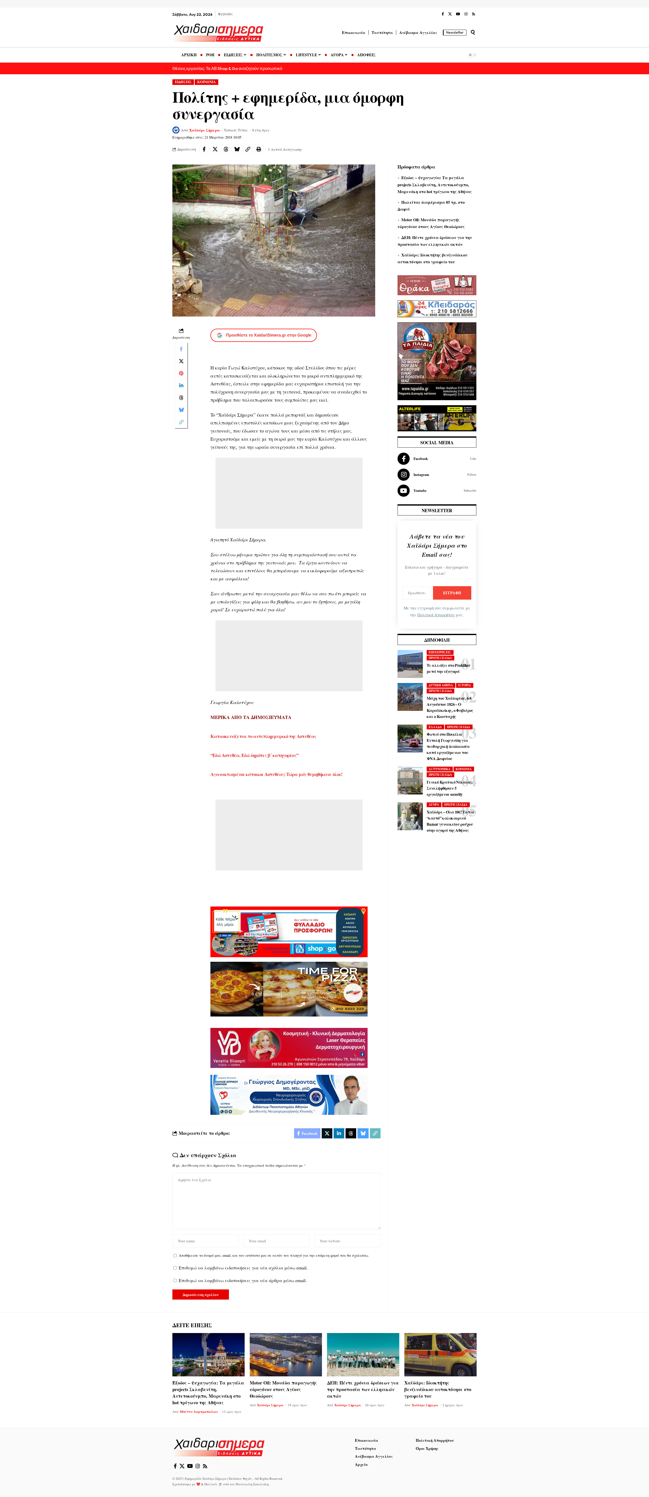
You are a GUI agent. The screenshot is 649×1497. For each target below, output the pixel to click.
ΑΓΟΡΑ (434, 804)
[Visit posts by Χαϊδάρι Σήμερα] (175, 130)
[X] (450, 14)
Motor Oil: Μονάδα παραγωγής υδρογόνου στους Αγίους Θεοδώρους (283, 1389)
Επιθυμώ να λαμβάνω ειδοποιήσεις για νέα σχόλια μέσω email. (243, 1268)
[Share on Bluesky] (237, 149)
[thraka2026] (437, 285)
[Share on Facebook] (204, 149)
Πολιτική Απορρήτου (436, 615)
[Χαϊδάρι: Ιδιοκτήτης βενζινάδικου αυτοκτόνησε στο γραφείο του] (440, 1354)
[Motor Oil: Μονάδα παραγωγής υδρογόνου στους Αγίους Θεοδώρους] (286, 1354)
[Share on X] (215, 149)
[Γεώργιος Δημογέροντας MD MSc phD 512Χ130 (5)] (289, 1094)
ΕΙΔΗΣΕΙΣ (183, 81)
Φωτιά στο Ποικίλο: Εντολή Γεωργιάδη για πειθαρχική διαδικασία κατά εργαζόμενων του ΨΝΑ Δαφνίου (448, 746)
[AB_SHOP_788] (289, 931)
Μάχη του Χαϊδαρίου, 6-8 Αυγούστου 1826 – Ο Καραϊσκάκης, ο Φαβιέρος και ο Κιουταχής (450, 707)
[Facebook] (442, 14)
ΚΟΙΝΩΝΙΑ (206, 81)
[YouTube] (458, 14)
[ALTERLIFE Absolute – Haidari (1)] (437, 417)
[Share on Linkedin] (181, 385)
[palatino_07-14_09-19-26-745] (289, 988)
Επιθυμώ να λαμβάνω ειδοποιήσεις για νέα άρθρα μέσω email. (243, 1280)
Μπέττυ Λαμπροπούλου (199, 1411)
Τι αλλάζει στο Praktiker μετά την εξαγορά (448, 668)
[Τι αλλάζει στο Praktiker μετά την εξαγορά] (410, 664)
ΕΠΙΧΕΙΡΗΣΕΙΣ (440, 652)
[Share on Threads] (226, 149)
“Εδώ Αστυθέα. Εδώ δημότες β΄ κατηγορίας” (254, 755)
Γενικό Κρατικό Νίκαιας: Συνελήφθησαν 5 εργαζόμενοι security (450, 788)
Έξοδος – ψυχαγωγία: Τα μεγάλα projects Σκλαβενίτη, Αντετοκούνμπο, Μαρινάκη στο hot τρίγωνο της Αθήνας (435, 184)
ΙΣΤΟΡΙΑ (464, 685)
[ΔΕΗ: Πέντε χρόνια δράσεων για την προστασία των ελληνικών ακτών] (363, 1354)
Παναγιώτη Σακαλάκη (252, 1484)
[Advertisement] (289, 493)
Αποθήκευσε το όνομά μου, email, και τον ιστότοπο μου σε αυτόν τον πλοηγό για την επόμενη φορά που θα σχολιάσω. (274, 1255)
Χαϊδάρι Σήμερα (204, 130)
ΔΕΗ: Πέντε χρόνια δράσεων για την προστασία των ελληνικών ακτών (363, 1389)
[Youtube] (437, 491)
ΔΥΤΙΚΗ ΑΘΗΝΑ (441, 685)
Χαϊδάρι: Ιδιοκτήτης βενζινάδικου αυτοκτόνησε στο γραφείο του (437, 1389)
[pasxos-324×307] (437, 360)
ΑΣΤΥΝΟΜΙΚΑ (439, 769)
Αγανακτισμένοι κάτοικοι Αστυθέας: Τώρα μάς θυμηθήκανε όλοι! (276, 774)
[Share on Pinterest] (181, 373)
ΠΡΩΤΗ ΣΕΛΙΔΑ (440, 658)
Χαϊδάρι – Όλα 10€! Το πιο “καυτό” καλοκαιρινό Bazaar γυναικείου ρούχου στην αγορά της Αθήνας (450, 821)
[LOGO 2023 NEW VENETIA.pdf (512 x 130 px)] (289, 1047)
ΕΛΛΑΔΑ (435, 727)
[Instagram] (466, 14)
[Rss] (474, 14)
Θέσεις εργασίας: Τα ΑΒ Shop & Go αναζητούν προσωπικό (227, 68)
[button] (472, 32)
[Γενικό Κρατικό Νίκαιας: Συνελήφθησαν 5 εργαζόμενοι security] (410, 780)
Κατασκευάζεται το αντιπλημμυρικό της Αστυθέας (263, 736)
